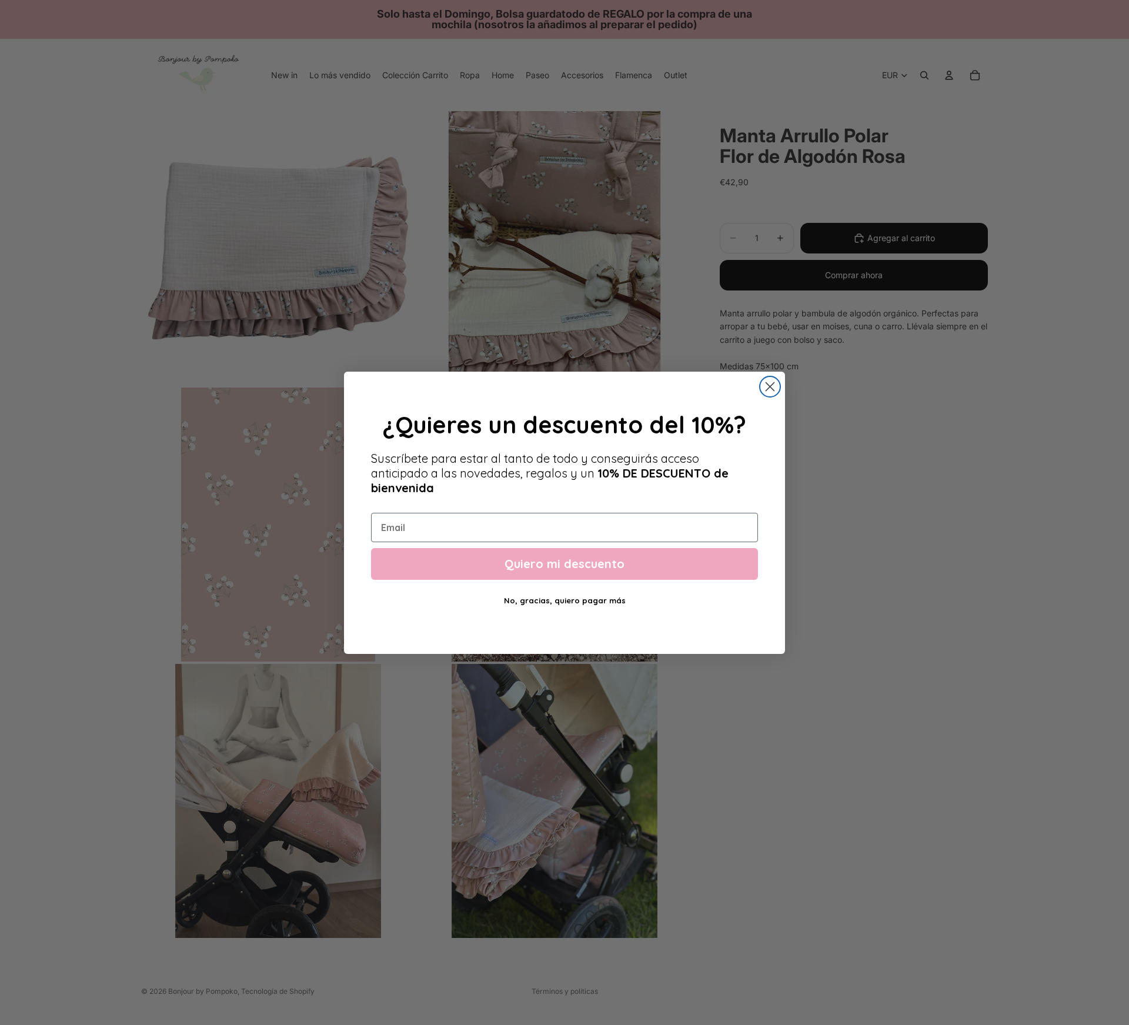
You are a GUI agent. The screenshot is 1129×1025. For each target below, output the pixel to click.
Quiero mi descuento (564, 563)
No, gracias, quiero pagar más (565, 600)
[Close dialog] (770, 386)
